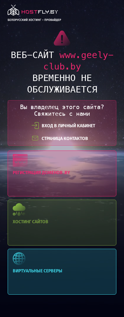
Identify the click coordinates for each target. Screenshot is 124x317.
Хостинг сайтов (62, 223)
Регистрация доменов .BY (62, 173)
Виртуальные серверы (62, 272)
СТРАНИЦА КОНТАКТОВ (65, 138)
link (34, 15)
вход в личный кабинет (68, 126)
